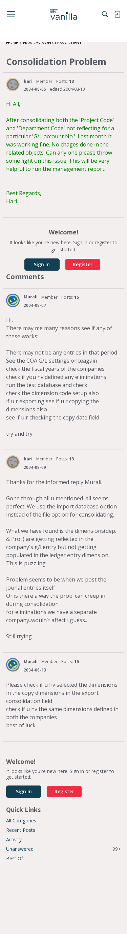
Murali (31, 297)
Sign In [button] (42, 264)
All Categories (21, 820)
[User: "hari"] (13, 84)
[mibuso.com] (63, 14)
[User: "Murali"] (13, 300)
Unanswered (63, 849)
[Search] (105, 14)
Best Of (14, 858)
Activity (14, 839)
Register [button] (82, 264)
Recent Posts (20, 830)
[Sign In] (117, 14)
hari (28, 81)
